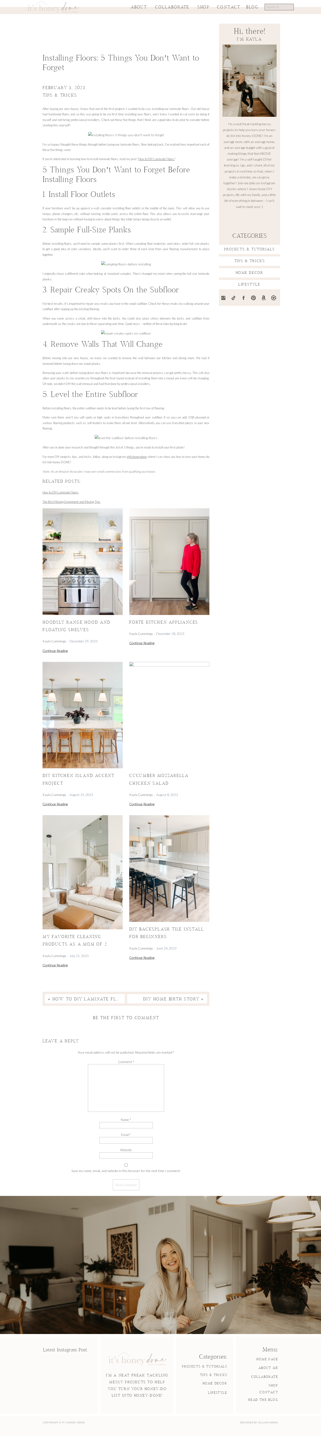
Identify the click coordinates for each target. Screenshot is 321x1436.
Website (126, 1150)
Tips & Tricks (60, 95)
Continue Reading (55, 651)
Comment (126, 1062)
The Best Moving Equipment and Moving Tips (71, 502)
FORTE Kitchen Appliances (163, 622)
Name (126, 1120)
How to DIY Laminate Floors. (156, 159)
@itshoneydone (137, 457)
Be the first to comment (126, 1018)
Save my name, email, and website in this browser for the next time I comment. (126, 1171)
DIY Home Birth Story (171, 999)
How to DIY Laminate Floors (60, 492)
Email (126, 1135)
